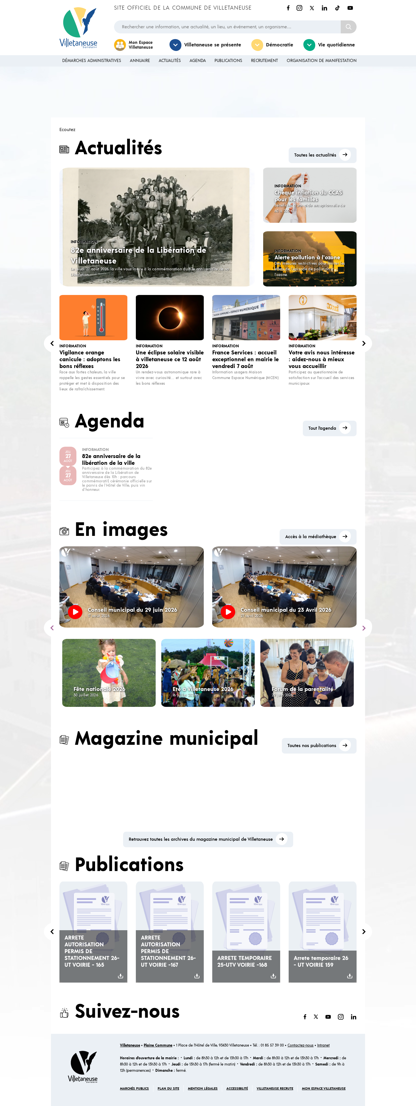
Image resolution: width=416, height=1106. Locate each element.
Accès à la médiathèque (310, 536)
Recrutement (264, 61)
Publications (228, 61)
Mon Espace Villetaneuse (141, 45)
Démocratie (279, 45)
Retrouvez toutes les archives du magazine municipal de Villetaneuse (201, 839)
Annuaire (140, 61)
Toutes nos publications (312, 745)
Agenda (198, 61)
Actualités (170, 61)
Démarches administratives (91, 61)
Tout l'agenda (322, 428)
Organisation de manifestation (322, 61)
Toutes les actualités (315, 155)
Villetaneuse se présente (212, 45)
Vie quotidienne (336, 45)
